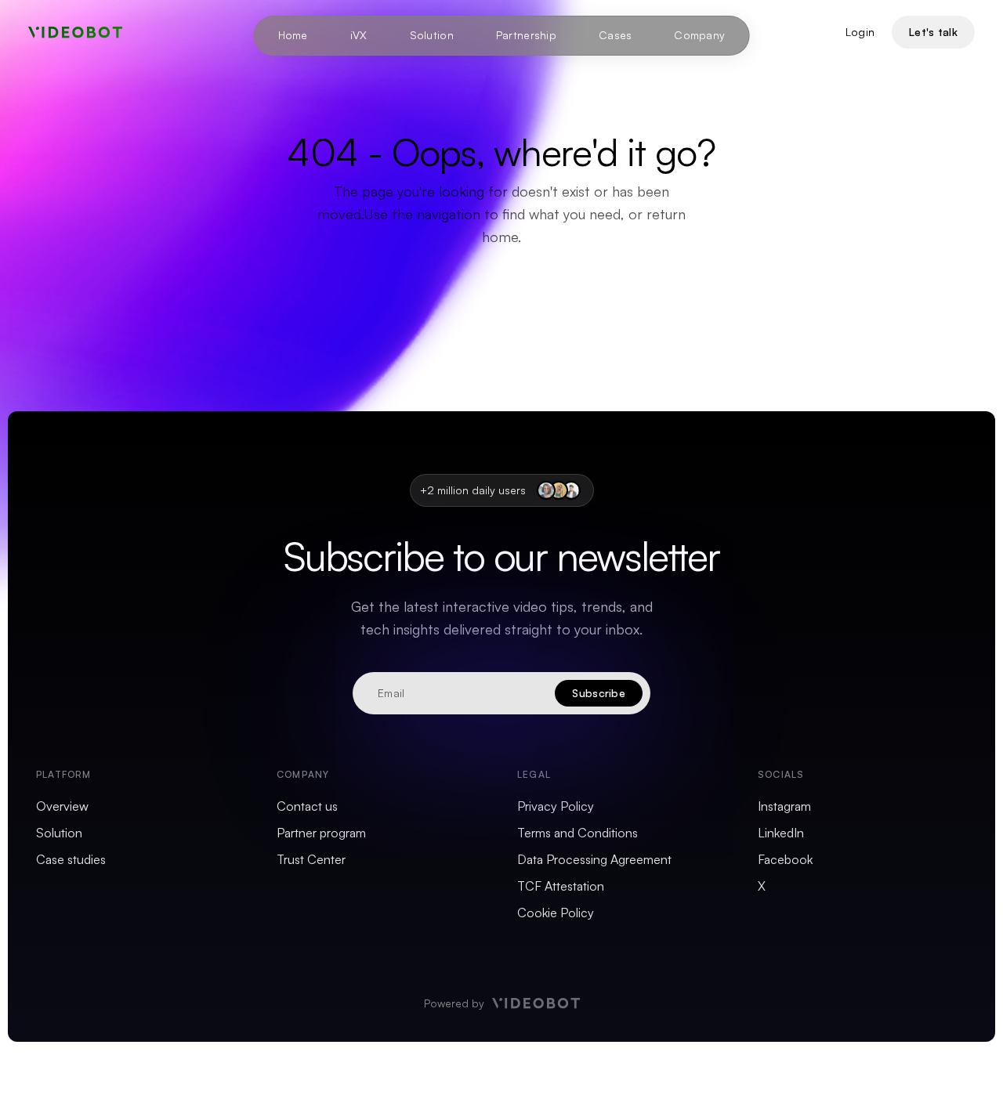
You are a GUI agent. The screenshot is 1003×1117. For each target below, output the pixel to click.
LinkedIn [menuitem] (781, 832)
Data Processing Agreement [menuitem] (594, 859)
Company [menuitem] (699, 35)
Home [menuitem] (293, 35)
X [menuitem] (762, 886)
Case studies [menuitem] (71, 859)
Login (859, 31)
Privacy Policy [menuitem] (555, 806)
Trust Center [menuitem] (311, 859)
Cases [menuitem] (615, 35)
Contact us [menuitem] (307, 806)
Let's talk (933, 31)
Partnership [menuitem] (526, 35)
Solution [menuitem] (432, 35)
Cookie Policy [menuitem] (555, 912)
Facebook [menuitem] (785, 859)
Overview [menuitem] (62, 806)
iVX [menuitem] (359, 35)
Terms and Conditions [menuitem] (577, 832)
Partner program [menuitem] (321, 832)
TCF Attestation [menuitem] (560, 886)
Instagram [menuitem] (784, 806)
